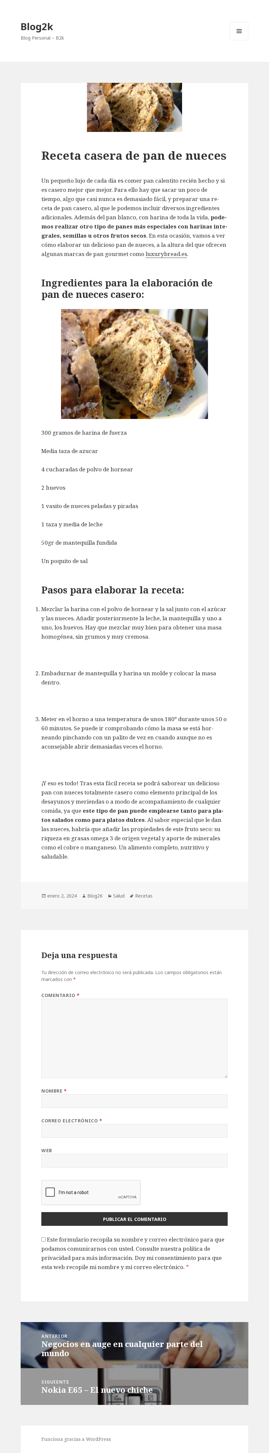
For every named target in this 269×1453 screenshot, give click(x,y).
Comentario (60, 995)
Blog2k (37, 26)
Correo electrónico (71, 1120)
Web (46, 1150)
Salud (119, 896)
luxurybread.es (166, 254)
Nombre (54, 1091)
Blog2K (95, 896)
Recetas (144, 896)
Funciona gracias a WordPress (76, 1439)
